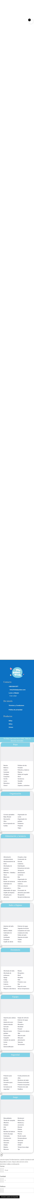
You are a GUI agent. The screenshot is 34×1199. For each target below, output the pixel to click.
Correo (2, 1166)
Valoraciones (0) (12, 477)
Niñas (10, 721)
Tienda (7, 45)
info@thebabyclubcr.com (16, 4)
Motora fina (17, 45)
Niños (10, 724)
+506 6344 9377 (12, 1)
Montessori (8, 463)
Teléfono (2, 1186)
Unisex (11, 727)
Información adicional (14, 474)
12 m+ (13, 489)
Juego (11, 45)
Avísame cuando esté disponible (9, 1197)
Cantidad (3, 1176)
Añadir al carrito (12, 455)
